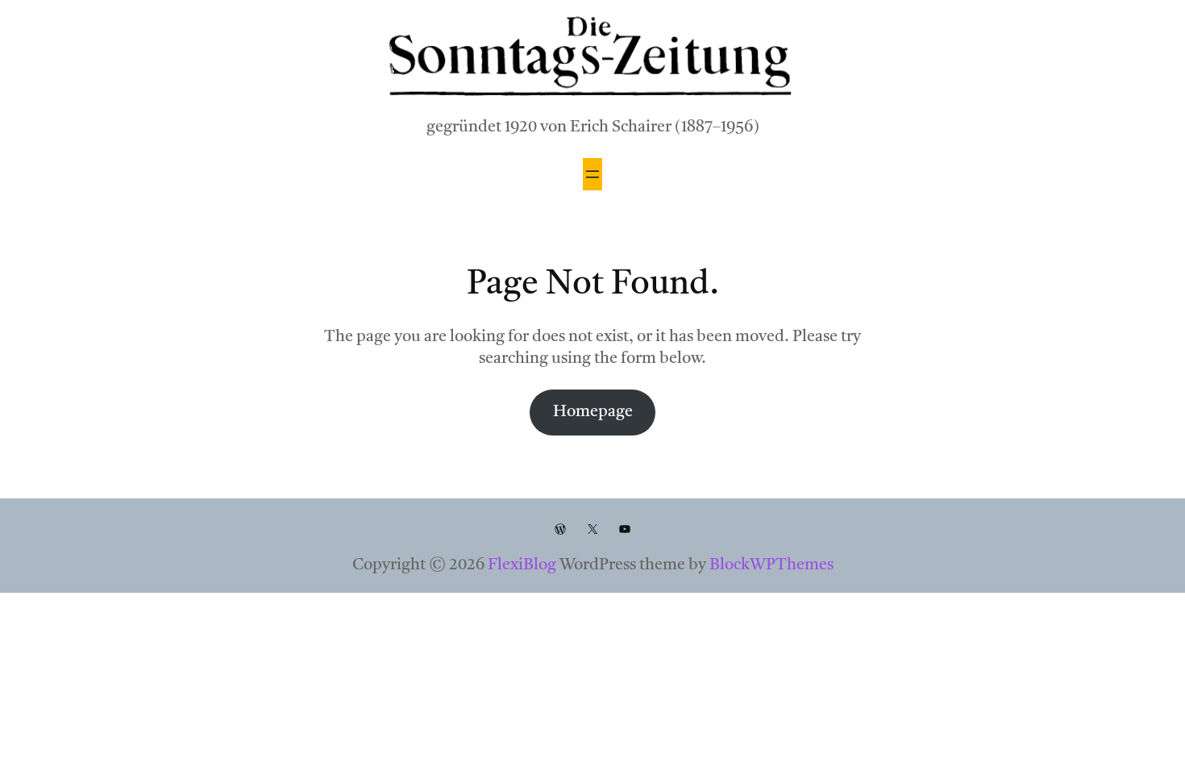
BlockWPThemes (771, 565)
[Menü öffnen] (592, 174)
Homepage (593, 412)
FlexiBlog (522, 565)
